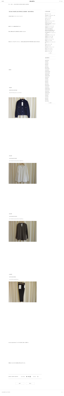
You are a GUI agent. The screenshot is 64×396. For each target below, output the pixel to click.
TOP (9, 4)
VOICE (11, 4)
